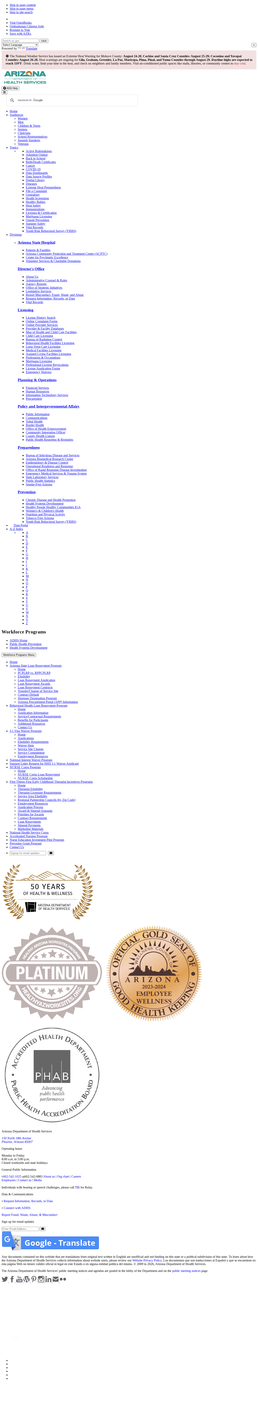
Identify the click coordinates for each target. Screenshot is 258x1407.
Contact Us (25, 727)
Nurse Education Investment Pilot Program (37, 839)
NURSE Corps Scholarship (35, 778)
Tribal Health (34, 421)
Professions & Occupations (43, 357)
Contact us (24, 1180)
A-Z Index (16, 529)
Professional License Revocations (47, 365)
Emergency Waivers (38, 372)
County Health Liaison (40, 436)
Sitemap (15, 1378)
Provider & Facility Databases (45, 328)
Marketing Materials (30, 829)
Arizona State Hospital (36, 242)
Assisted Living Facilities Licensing (48, 354)
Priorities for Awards (31, 814)
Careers (76, 1176)
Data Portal (21, 525)
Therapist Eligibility (30, 789)
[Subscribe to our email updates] (56, 1281)
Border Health (35, 425)
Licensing (25, 310)
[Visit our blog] (27, 1281)
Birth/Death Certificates (41, 162)
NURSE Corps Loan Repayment (39, 774)
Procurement (34, 398)
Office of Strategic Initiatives (44, 287)
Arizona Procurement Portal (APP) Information (48, 702)
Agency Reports (36, 284)
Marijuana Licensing (39, 216)
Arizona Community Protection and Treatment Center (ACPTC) (66, 253)
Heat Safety (33, 205)
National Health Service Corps (29, 832)
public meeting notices (186, 1271)
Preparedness (29, 447)
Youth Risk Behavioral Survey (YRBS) (51, 231)
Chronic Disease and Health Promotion (51, 500)
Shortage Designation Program (37, 698)
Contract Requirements (32, 818)
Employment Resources (33, 756)
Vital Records (34, 227)
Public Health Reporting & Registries (49, 439)
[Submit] (51, 853)
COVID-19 (33, 169)
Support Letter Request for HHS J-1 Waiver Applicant (44, 763)
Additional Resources (31, 723)
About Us (32, 276)
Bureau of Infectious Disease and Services (52, 455)
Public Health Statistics (40, 480)
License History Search (40, 317)
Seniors (22, 129)
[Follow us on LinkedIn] (48, 1281)
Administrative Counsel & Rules (46, 280)
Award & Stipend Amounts (35, 810)
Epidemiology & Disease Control (47, 462)
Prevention (27, 492)
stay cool (239, 63)
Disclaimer (16, 1371)
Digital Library (35, 180)
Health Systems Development (44, 503)
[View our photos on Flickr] (63, 1281)
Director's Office (31, 269)
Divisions (16, 234)
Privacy (14, 1364)
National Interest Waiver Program (31, 760)
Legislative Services (38, 291)
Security (15, 1375)
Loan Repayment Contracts (35, 687)
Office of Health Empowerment (46, 428)
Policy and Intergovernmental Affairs (48, 406)
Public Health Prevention (26, 644)
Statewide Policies (21, 1360)
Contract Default (28, 694)
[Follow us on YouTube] (19, 1281)
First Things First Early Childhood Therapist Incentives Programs (51, 781)
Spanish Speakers (29, 140)
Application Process (30, 807)
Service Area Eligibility (32, 796)
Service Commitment (31, 752)
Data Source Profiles (39, 176)
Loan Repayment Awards (34, 683)
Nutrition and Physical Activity (45, 514)
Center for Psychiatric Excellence (47, 257)
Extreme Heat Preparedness (43, 187)
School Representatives (32, 136)
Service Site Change (31, 749)
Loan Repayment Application (36, 680)
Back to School (35, 158)
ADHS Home (18, 640)
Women (23, 118)
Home (14, 111)
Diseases (31, 183)
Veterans (23, 144)
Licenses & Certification (41, 213)
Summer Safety (35, 223)
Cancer (30, 165)
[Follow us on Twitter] (5, 1281)
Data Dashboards (37, 173)
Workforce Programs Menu (18, 654)
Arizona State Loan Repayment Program (35, 665)
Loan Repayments (29, 821)
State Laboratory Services (42, 477)
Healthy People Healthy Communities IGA (53, 507)
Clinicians (24, 133)
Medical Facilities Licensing (43, 350)
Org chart (63, 1176)
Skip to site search (21, 12)
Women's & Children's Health (45, 510)
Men (21, 122)
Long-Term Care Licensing (43, 346)
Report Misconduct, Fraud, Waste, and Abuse (55, 295)
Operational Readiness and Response (49, 466)
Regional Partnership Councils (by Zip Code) (46, 800)
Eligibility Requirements (33, 742)
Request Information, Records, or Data (50, 298)
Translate (31, 48)
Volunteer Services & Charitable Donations (53, 261)
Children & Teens (29, 125)
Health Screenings (37, 198)
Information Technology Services (47, 395)
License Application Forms (43, 368)
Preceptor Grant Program (26, 843)
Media (38, 1180)
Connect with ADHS (17, 1208)
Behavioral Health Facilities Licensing (50, 343)
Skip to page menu (21, 8)
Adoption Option (37, 154)
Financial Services (37, 388)
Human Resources (37, 391)
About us (49, 1176)
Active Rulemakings (39, 151)
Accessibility (18, 1367)
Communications (36, 418)
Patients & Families (38, 250)
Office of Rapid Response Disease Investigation (56, 470)
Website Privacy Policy (147, 1260)
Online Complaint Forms (41, 321)
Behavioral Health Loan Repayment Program (38, 705)
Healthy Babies (35, 202)
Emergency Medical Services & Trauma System (56, 473)
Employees (9, 1180)
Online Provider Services (42, 325)
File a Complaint (36, 191)
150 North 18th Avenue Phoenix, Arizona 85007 (17, 1140)
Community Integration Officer (45, 432)
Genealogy (33, 194)
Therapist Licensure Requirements (39, 792)
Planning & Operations (37, 380)
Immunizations (35, 209)
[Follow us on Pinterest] (34, 1281)
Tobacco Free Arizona (40, 518)
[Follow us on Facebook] (12, 1281)
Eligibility (24, 676)
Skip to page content (23, 5)
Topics (14, 147)
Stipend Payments (29, 825)
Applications (26, 738)
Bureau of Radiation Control (44, 339)
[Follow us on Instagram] (41, 1281)
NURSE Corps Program (25, 767)
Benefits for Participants (33, 720)
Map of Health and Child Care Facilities (51, 332)
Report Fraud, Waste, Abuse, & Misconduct (29, 1214)
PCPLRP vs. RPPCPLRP (34, 673)
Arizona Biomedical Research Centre (49, 459)
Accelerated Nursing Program (29, 836)
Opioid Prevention (37, 220)
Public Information (38, 414)
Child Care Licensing (39, 335)
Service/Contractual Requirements (39, 716)
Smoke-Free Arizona (39, 484)
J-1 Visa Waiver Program (26, 731)
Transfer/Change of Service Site (38, 691)
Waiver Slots (26, 745)
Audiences (16, 115)
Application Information (33, 712)
